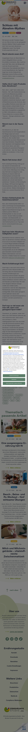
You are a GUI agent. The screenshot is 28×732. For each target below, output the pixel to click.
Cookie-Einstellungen (14, 375)
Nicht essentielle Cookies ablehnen (14, 383)
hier (8, 368)
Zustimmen (14, 379)
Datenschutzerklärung (7, 371)
